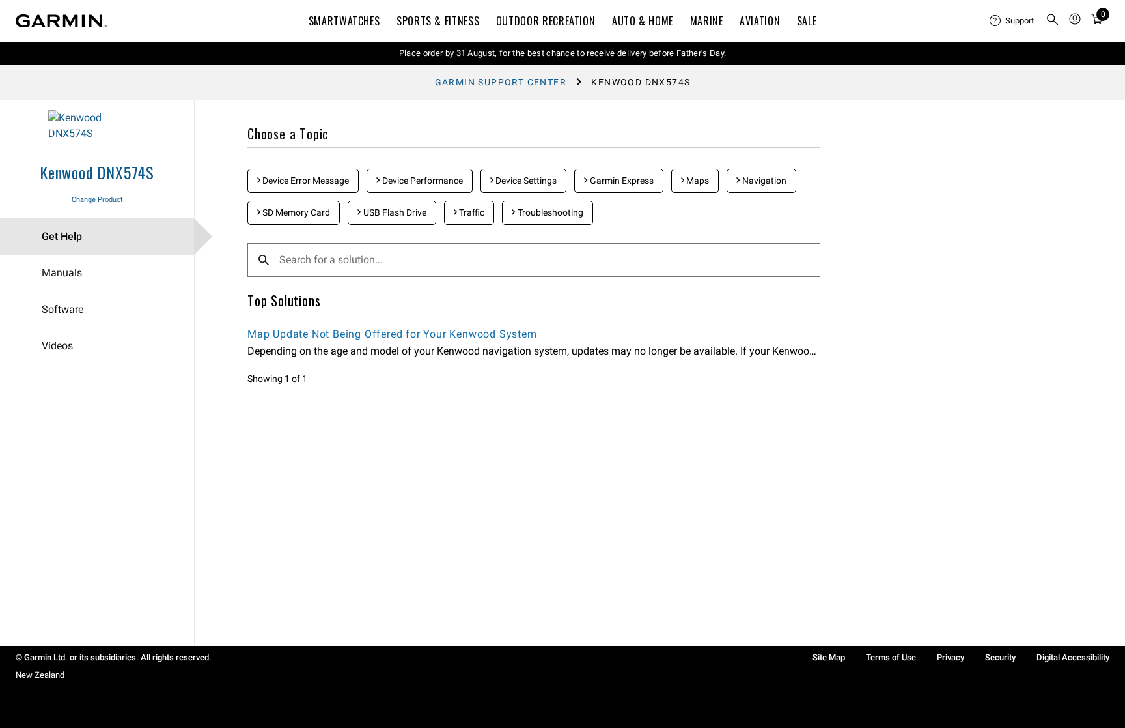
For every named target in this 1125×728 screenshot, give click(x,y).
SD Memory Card (295, 212)
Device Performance (421, 180)
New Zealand (40, 675)
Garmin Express (621, 180)
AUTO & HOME (642, 21)
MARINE (706, 21)
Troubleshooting (549, 212)
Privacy (950, 657)
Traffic (470, 212)
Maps (696, 180)
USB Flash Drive (393, 212)
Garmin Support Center (500, 82)
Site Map (828, 657)
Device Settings (525, 180)
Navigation (763, 180)
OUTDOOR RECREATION (546, 21)
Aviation (760, 21)
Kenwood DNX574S (97, 172)
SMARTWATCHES (344, 21)
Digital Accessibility (1072, 657)
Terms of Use (891, 657)
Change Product (97, 200)
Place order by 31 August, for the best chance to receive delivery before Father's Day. (563, 53)
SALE (807, 21)
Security (1000, 657)
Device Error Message (304, 180)
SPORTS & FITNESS (437, 21)
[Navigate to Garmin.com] (61, 21)
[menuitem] (1012, 21)
